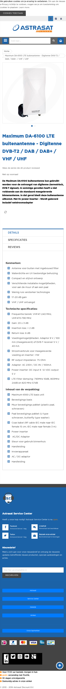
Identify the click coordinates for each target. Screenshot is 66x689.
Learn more (24, 7)
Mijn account (50, 18)
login (61, 18)
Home (6, 51)
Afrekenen (55, 18)
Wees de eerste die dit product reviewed (21, 168)
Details (13, 232)
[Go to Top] (59, 665)
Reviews (14, 247)
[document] (33, 8)
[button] (31, 125)
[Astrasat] (33, 23)
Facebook (13, 526)
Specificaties (17, 240)
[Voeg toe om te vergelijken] (5, 212)
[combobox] (30, 41)
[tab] (33, 232)
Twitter (12, 534)
